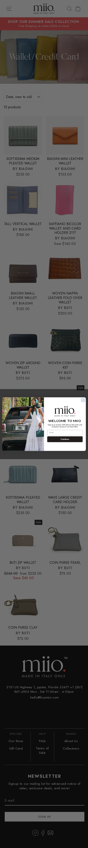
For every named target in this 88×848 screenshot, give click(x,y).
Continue (65, 439)
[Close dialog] (83, 400)
